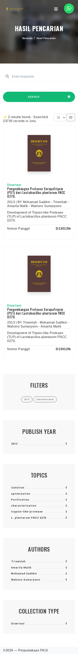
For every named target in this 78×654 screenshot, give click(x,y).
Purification (20, 499)
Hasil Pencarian (46, 38)
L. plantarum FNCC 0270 (28, 517)
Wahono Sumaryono (25, 579)
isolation (17, 487)
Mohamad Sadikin (24, 573)
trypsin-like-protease (27, 511)
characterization (23, 505)
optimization (20, 493)
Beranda (27, 38)
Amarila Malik (21, 567)
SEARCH (34, 96)
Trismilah (18, 561)
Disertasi (18, 623)
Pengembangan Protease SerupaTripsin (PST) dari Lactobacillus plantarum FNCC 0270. (36, 192)
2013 (14, 443)
